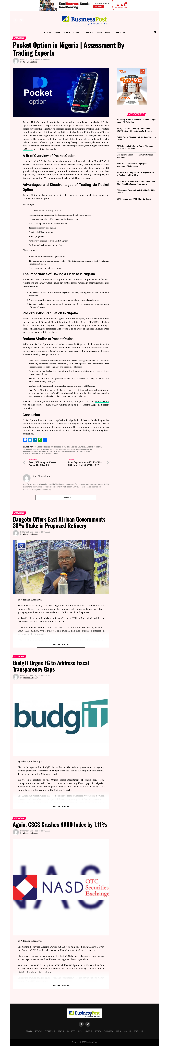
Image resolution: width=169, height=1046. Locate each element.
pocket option (46, 451)
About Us (108, 32)
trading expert (51, 454)
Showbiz (76, 32)
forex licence (44, 447)
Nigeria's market (31, 451)
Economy (47, 32)
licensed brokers (58, 449)
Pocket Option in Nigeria (65, 451)
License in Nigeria (41, 449)
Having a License (70, 447)
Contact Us (120, 32)
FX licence (56, 447)
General (57, 32)
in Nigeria (28, 449)
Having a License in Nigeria (90, 447)
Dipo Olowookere (30, 62)
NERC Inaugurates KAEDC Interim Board (134, 199)
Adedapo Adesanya (30, 534)
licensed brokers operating (80, 449)
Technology (108, 1031)
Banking (29, 1031)
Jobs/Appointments (74, 1031)
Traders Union (102, 401)
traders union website (33, 454)
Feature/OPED (88, 32)
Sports (67, 32)
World (99, 32)
